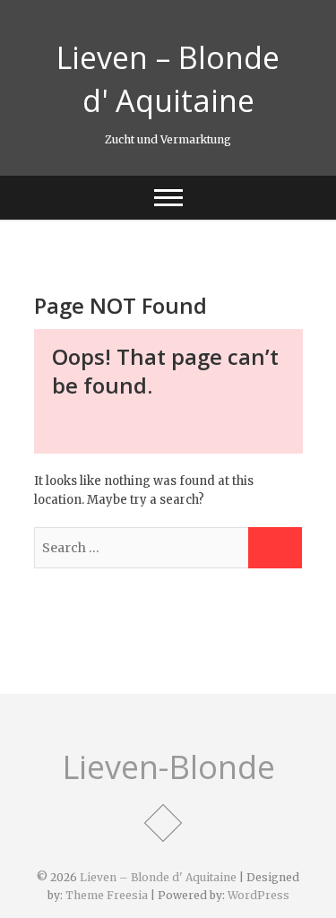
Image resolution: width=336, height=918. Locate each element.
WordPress (258, 895)
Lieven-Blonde (168, 767)
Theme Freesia (106, 895)
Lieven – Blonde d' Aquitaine (168, 79)
